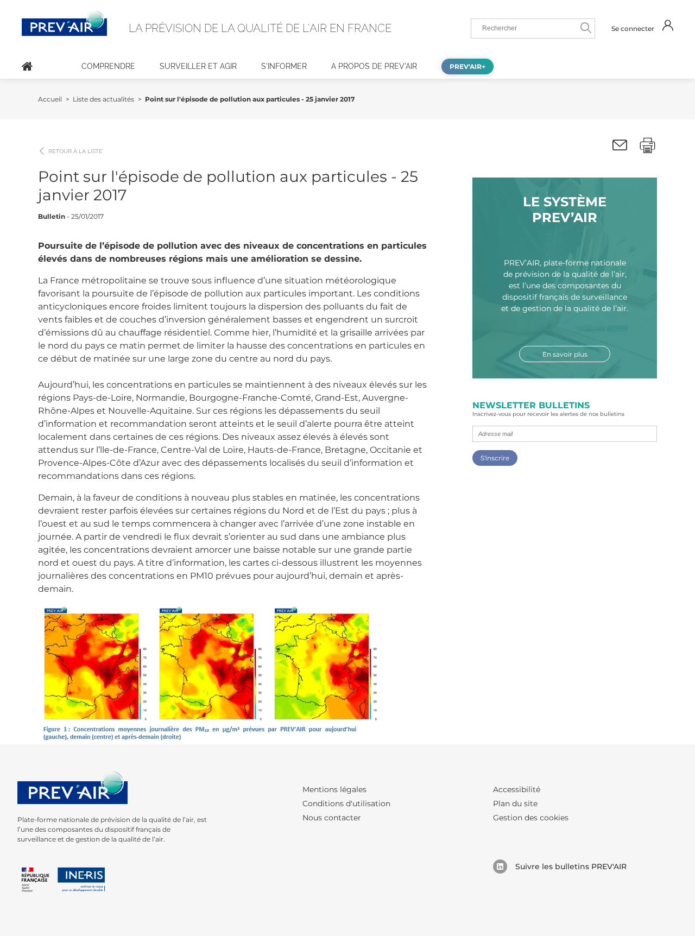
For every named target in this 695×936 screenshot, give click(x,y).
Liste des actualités (103, 99)
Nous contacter (331, 818)
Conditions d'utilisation (346, 803)
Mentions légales (334, 789)
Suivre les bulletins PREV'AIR (571, 866)
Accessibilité (516, 789)
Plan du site (515, 803)
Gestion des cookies (530, 818)
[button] (619, 146)
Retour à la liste (75, 151)
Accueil (27, 66)
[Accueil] (27, 66)
